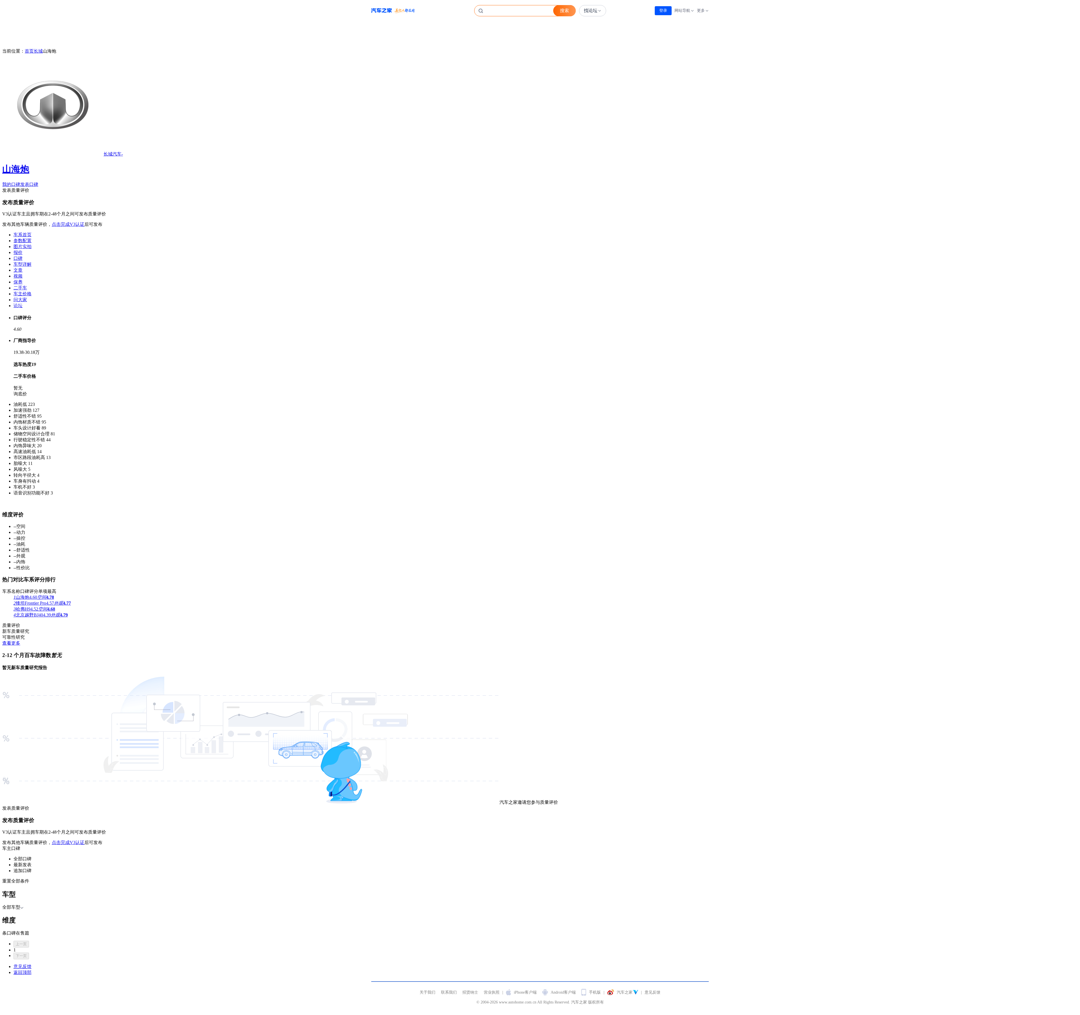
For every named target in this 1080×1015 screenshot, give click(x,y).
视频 (18, 276)
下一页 (21, 956)
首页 (29, 51)
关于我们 (427, 992)
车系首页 (23, 234)
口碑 (18, 258)
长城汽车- (62, 163)
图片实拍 (23, 246)
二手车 (20, 287)
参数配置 (23, 240)
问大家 (20, 299)
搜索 (564, 10)
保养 (18, 282)
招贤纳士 (470, 992)
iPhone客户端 (525, 992)
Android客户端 (563, 992)
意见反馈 (652, 992)
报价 (18, 252)
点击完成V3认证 (68, 224)
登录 (663, 10)
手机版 (595, 992)
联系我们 (449, 992)
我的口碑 (11, 184)
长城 (38, 51)
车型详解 (23, 264)
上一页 (21, 944)
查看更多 (11, 643)
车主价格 (23, 293)
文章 (18, 270)
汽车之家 (393, 10)
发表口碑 (29, 184)
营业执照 (492, 992)
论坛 (18, 305)
